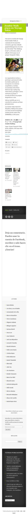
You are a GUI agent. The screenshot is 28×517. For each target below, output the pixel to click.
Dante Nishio (10, 305)
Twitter (12, 217)
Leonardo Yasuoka (12, 343)
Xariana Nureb (11, 329)
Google (6, 217)
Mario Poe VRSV (11, 377)
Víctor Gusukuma (11, 319)
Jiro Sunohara (10, 370)
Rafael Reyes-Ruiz (12, 401)
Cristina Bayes (10, 353)
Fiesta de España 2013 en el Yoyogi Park (8, 196)
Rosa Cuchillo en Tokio (12, 481)
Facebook (9, 217)
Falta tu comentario (10, 33)
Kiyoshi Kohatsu (11, 346)
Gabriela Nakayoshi (12, 384)
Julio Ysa (9, 367)
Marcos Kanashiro (12, 315)
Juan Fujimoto (10, 336)
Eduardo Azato (11, 381)
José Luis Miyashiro (12, 339)
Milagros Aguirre (11, 326)
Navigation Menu (15, 21)
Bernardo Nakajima (12, 394)
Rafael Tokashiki (11, 360)
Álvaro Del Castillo (12, 398)
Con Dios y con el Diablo (13, 308)
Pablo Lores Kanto (12, 350)
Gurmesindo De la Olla (13, 312)
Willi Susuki (10, 387)
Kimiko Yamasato (11, 374)
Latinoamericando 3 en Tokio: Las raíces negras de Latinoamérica (14, 475)
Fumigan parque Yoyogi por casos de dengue (7, 175)
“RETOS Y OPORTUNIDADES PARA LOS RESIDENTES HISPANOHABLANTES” (13, 468)
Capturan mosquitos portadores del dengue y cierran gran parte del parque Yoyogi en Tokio (16, 178)
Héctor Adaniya (11, 391)
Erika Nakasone (11, 357)
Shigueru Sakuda (11, 322)
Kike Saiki (9, 363)
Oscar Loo (9, 332)
